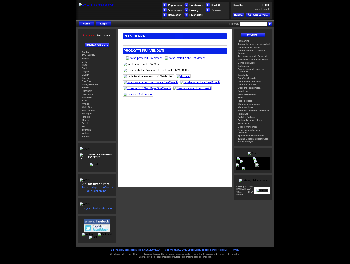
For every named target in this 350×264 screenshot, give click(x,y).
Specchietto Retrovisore (251, 135)
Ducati (85, 78)
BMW (84, 65)
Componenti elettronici (250, 81)
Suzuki (85, 123)
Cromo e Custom (247, 84)
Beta (84, 62)
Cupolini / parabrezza (249, 88)
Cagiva (85, 71)
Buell (84, 68)
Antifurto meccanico (249, 47)
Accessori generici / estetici (252, 56)
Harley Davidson (90, 84)
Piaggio (86, 117)
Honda (85, 87)
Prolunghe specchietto (250, 120)
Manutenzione (245, 107)
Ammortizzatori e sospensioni (254, 44)
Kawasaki (87, 97)
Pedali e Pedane (246, 117)
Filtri (240, 97)
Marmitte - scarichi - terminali (253, 110)
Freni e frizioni (245, 101)
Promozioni (244, 41)
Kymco (85, 104)
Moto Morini (88, 110)
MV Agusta (87, 113)
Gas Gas (86, 81)
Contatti (216, 5)
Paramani (243, 114)
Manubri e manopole (249, 104)
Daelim (85, 74)
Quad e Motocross (247, 127)
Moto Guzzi (88, 107)
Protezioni (243, 123)
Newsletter (174, 14)
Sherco (85, 120)
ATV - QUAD (88, 55)
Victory (85, 133)
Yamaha (86, 136)
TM (83, 126)
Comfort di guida (247, 78)
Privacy (194, 10)
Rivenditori (196, 14)
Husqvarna (87, 94)
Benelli (85, 58)
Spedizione (175, 10)
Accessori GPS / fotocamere (253, 59)
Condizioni (196, 5)
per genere (105, 35)
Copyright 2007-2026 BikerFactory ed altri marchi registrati (196, 250)
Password (217, 10)
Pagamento (175, 5)
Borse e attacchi (246, 63)
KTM (84, 100)
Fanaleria (243, 91)
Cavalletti (243, 75)
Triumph (86, 130)
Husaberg (87, 91)
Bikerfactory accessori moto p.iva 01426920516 (136, 250)
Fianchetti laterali (247, 94)
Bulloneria (243, 66)
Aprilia (85, 52)
